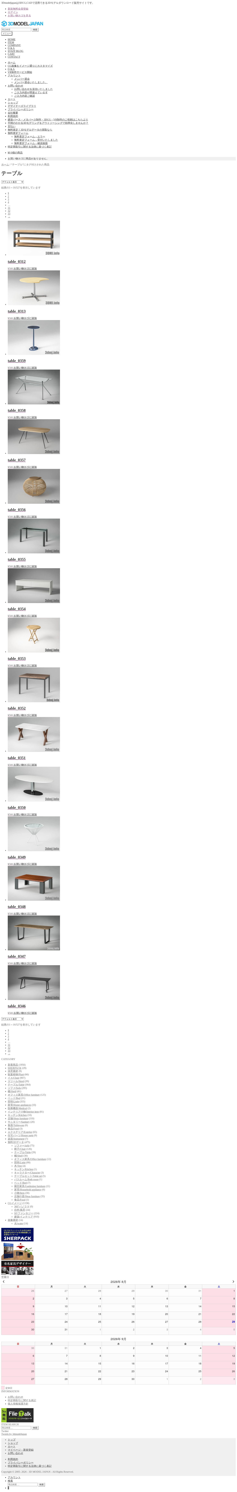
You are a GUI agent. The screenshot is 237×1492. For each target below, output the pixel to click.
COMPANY (14, 45)
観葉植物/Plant (16, 1074)
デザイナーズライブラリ (22, 106)
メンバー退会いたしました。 (31, 82)
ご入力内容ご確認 (24, 95)
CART (11, 54)
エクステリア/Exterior (20, 1132)
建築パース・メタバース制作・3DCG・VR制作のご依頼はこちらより (48, 119)
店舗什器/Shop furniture (27, 1196)
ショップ (13, 102)
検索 (35, 29)
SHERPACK (14, 1068)
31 (9, 208)
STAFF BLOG (15, 51)
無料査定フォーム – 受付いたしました (36, 140)
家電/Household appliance (27, 1189)
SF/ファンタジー (23, 1213)
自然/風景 (19, 1210)
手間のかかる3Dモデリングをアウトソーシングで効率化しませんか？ (48, 123)
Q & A (11, 48)
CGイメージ (15, 1203)
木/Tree (18, 1166)
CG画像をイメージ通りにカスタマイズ (30, 65)
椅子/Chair (20, 1149)
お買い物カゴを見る (19, 15)
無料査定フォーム (18, 133)
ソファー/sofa (21, 1145)
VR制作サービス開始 (20, 72)
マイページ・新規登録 (21, 1449)
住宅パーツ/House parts (20, 1135)
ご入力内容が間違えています (31, 92)
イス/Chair (13, 1077)
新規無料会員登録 (18, 8)
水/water (18, 1223)
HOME (11, 39)
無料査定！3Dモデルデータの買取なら (30, 129)
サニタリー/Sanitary (19, 1121)
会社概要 (13, 112)
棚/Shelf (12, 1091)
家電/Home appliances (19, 1105)
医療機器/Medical (17, 1108)
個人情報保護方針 (18, 1403)
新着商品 (13, 1064)
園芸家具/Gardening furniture (29, 1186)
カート (11, 99)
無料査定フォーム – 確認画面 (31, 143)
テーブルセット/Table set (28, 1176)
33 (9, 213)
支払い (11, 126)
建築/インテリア (23, 1216)
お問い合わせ (15, 85)
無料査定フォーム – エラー (29, 136)
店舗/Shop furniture (18, 1118)
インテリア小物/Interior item (23, 1111)
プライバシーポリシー (21, 109)
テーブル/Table (16, 1084)
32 (9, 210)
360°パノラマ (21, 1206)
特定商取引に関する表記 (22, 1400)
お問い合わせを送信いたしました (33, 89)
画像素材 (13, 1220)
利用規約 (13, 116)
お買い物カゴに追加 (25, 268)
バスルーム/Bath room (26, 1179)
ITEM (11, 42)
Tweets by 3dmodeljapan (14, 1434)
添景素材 (13, 1071)
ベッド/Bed (14, 1098)
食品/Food (13, 1128)
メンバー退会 (22, 79)
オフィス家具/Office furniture (24, 1094)
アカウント (14, 75)
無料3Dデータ (16, 1142)
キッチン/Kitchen (17, 1115)
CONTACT (14, 56)
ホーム (11, 62)
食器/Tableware (16, 1125)
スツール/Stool (16, 1081)
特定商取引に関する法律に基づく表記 (30, 146)
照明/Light (13, 1101)
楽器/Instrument (16, 1138)
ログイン (13, 12)
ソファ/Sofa (14, 1088)
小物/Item (19, 1193)
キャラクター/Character (27, 1172)
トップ (11, 1439)
